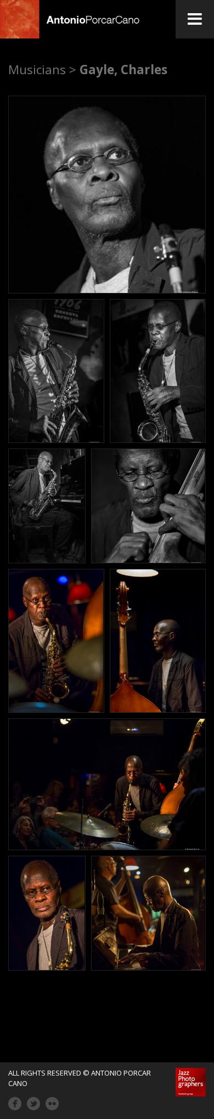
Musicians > (42, 69)
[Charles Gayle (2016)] (107, 194)
